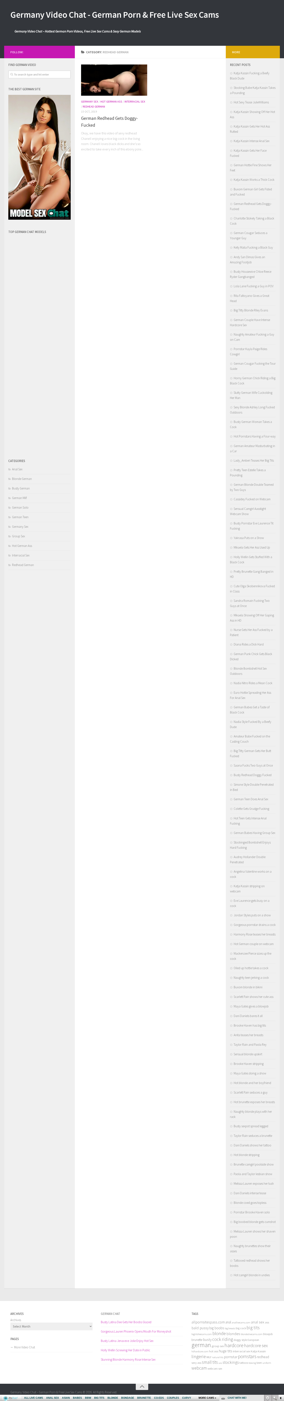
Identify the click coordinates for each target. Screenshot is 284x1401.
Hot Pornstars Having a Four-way (255, 436)
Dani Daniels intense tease (250, 1193)
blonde (219, 1333)
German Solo (20, 507)
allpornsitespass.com (208, 1322)
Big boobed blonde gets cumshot (255, 1222)
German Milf (19, 498)
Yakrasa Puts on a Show (249, 538)
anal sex (257, 1321)
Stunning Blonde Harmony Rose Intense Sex (128, 1359)
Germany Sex (89, 101)
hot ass (213, 1351)
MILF (208, 1357)
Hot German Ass (111, 101)
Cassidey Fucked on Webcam (252, 499)
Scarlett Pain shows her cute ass (253, 997)
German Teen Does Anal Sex (251, 799)
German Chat (110, 1314)
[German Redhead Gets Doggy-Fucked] (114, 80)
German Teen (20, 517)
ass (267, 1322)
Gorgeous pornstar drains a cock (255, 925)
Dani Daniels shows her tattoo (252, 1145)
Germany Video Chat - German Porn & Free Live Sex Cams (114, 14)
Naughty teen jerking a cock (251, 978)
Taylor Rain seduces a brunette (253, 1136)
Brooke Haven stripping (249, 1064)
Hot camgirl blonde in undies (252, 1275)
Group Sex (18, 536)
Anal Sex (17, 469)
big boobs (216, 1328)
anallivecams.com (241, 1322)
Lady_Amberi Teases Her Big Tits (254, 460)
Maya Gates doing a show (250, 1073)
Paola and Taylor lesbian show (253, 1174)
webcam (199, 1368)
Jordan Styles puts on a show (252, 915)
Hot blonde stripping (246, 1155)
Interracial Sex (135, 101)
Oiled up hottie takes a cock (251, 968)
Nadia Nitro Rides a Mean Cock (253, 683)
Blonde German (22, 479)
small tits (210, 1362)
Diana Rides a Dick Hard (249, 644)
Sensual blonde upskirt (248, 1054)
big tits (253, 1327)
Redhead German (94, 106)
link (280, 1336)
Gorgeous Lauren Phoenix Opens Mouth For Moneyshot (136, 1331)
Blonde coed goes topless (250, 1203)
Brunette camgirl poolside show (254, 1164)
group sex (218, 1346)
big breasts (230, 1328)
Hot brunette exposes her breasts (254, 1102)
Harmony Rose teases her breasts (254, 934)
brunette (196, 1340)
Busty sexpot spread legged (251, 1126)
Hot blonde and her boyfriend (252, 1083)
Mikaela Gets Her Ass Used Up (252, 547)
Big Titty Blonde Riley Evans (251, 310)
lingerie (198, 1356)
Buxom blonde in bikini (248, 987)
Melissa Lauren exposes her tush (254, 1183)
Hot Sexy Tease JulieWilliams (251, 102)
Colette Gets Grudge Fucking (251, 809)
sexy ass (196, 1363)
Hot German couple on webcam (254, 944)
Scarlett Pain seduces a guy (251, 1092)
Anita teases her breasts (248, 1035)
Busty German (21, 488)
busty (207, 1339)
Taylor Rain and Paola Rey (250, 1045)
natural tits (217, 1357)
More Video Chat (24, 1347)
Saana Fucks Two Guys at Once (253, 765)
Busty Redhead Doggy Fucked (253, 775)
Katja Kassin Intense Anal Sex (251, 141)
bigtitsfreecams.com (201, 1334)
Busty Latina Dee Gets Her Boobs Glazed (126, 1322)
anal (228, 1322)
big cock (241, 1328)
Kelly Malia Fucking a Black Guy (253, 247)
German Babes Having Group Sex (254, 833)
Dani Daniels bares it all (248, 1016)
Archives (15, 1320)
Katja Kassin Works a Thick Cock (254, 180)
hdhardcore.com (199, 1351)
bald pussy (200, 1327)
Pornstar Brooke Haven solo (252, 1212)
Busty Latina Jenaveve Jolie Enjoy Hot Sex (127, 1341)
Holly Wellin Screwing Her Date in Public (125, 1350)
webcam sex (214, 1368)
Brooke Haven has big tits (250, 1025)
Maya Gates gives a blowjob (251, 1006)
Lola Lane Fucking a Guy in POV (253, 286)
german (201, 1345)
